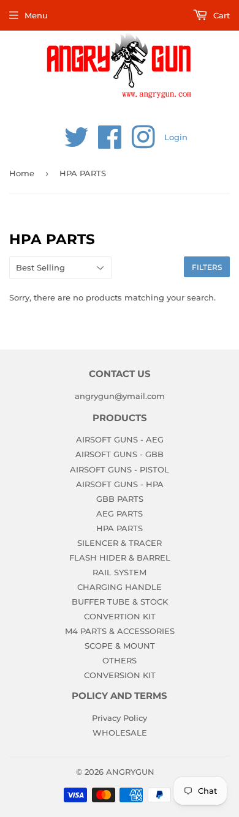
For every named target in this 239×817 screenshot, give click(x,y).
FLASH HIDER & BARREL (119, 557)
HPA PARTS (119, 528)
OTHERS (119, 660)
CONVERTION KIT (120, 616)
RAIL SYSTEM (119, 572)
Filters (207, 267)
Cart (220, 15)
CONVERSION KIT (120, 675)
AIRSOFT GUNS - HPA (120, 484)
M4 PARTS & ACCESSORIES (120, 631)
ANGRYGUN (130, 772)
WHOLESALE (120, 732)
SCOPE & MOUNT (120, 646)
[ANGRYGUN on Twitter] (76, 144)
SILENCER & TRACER (119, 543)
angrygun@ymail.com (120, 396)
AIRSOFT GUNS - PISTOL (119, 469)
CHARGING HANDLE (119, 587)
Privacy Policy (119, 718)
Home (21, 173)
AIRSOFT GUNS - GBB (119, 454)
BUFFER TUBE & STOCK (120, 601)
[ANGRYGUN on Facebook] (110, 144)
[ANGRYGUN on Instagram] (143, 144)
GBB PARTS (119, 499)
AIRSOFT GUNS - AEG (120, 439)
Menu (36, 15)
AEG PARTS (119, 513)
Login (176, 137)
